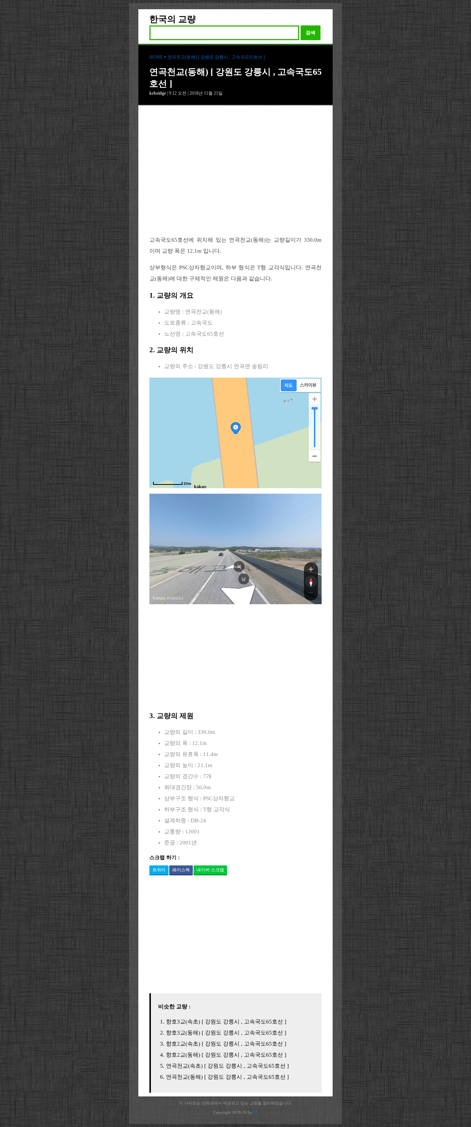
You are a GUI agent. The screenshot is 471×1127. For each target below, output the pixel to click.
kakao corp (159, 598)
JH (255, 1112)
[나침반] (311, 581)
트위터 (159, 869)
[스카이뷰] (308, 385)
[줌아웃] (311, 594)
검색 (310, 32)
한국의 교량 (172, 19)
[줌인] (311, 569)
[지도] (289, 385)
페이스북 (181, 869)
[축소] (315, 456)
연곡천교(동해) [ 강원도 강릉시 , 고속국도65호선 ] (216, 57)
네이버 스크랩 (210, 869)
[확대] (315, 399)
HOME (156, 57)
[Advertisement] (235, 176)
